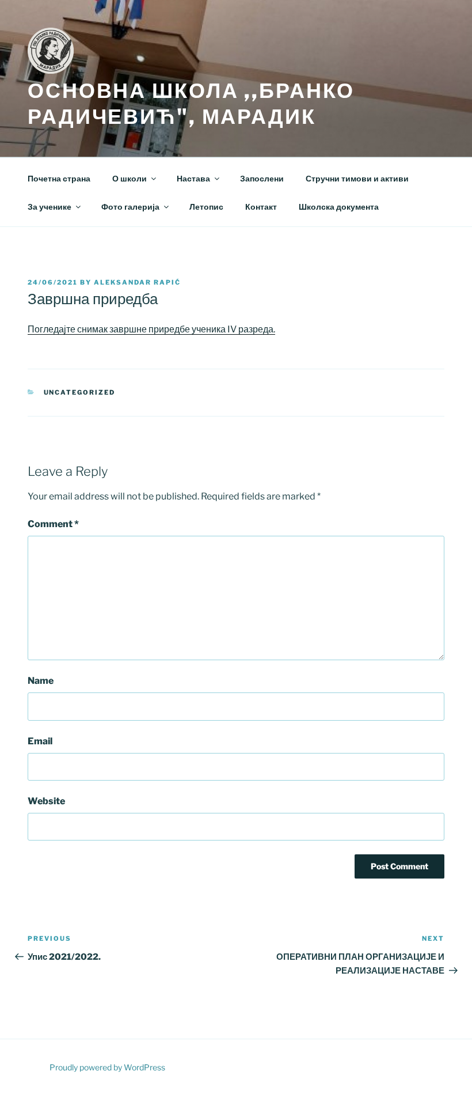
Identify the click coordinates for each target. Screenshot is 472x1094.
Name (41, 680)
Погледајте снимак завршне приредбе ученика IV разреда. (151, 329)
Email (40, 741)
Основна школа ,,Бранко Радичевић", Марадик (191, 103)
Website (46, 801)
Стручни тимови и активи (357, 178)
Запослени (262, 178)
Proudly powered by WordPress (107, 1067)
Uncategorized (80, 392)
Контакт (261, 206)
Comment (53, 523)
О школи (129, 178)
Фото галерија (130, 206)
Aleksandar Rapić (137, 282)
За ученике (49, 206)
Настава (193, 178)
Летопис (206, 206)
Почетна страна (59, 178)
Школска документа (339, 206)
